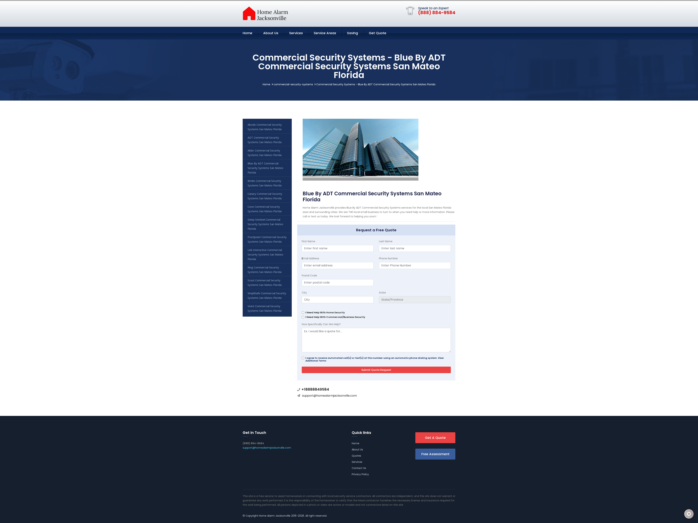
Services (296, 33)
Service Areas (325, 33)
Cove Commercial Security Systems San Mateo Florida (265, 209)
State (382, 292)
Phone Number (388, 258)
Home (247, 33)
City (304, 292)
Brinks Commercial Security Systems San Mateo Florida (265, 183)
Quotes (356, 456)
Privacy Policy (360, 474)
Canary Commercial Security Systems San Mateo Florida (265, 196)
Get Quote (377, 33)
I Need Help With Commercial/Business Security (335, 317)
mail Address (310, 258)
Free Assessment (435, 454)
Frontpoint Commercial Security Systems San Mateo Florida (267, 239)
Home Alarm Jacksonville (274, 516)
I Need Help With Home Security (325, 312)
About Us (270, 33)
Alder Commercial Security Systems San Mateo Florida (265, 153)
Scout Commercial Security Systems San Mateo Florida (265, 282)
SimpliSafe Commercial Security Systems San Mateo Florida (267, 295)
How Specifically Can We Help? (321, 324)
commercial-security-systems (293, 84)
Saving (352, 33)
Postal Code (309, 275)
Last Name (385, 241)
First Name (308, 241)
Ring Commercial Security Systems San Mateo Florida (265, 270)
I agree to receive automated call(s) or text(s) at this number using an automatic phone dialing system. (374, 359)
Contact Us (359, 468)
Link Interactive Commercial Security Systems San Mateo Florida (265, 254)
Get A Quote (435, 437)
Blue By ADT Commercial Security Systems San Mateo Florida (265, 167)
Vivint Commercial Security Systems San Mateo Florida (265, 308)
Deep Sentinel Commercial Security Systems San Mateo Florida (265, 224)
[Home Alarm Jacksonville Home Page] (265, 13)
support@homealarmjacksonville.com (329, 396)
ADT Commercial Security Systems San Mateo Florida (265, 140)
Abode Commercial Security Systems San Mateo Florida (265, 127)
